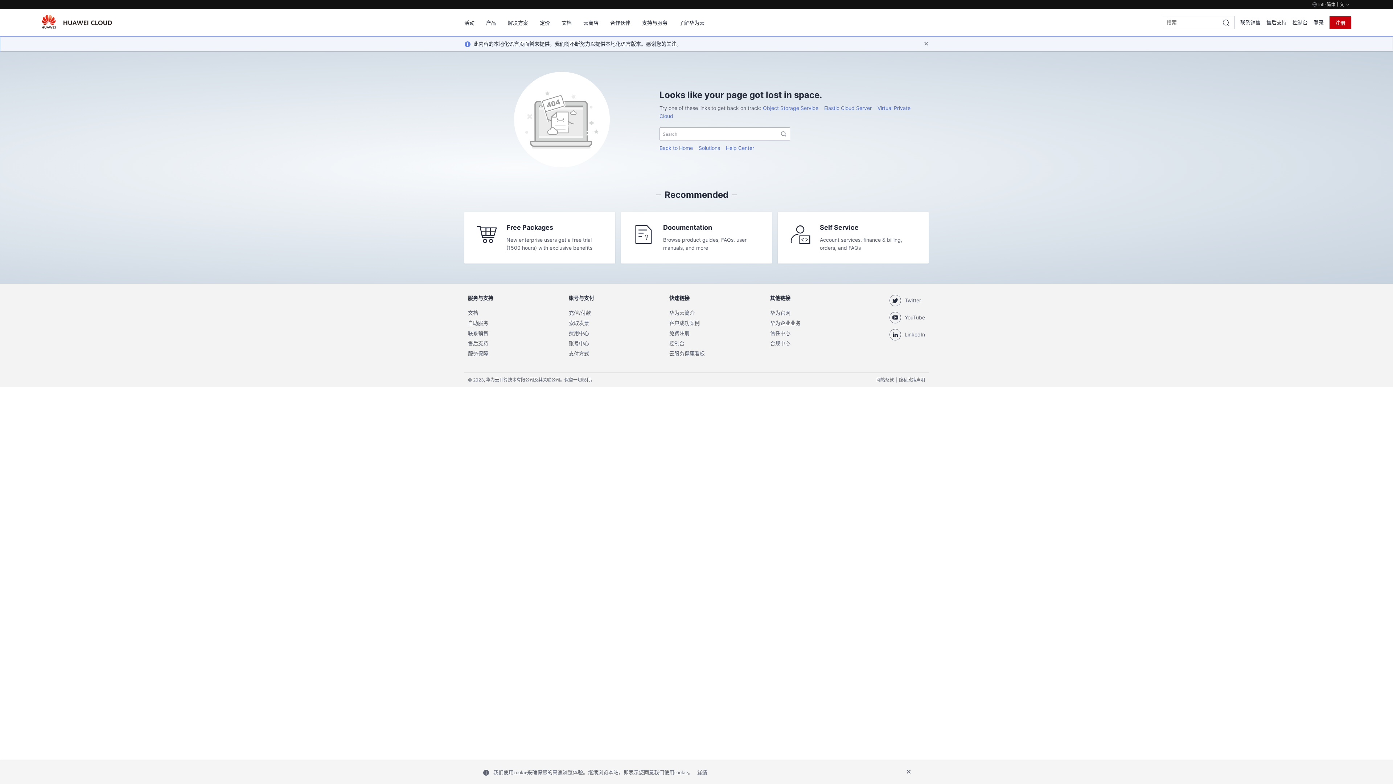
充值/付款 (580, 313)
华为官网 (780, 313)
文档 (473, 313)
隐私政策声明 (912, 380)
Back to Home (676, 148)
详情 (702, 772)
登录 (1319, 22)
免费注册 (679, 333)
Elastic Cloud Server (848, 108)
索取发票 (579, 323)
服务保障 (478, 353)
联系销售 (1250, 22)
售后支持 (1276, 22)
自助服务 (478, 323)
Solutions (709, 148)
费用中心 (579, 333)
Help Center (740, 148)
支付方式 (579, 353)
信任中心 (780, 333)
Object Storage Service (790, 108)
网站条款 (885, 380)
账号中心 (579, 343)
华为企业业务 (785, 323)
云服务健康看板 (687, 353)
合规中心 (780, 343)
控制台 (1300, 22)
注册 (1340, 23)
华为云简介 (682, 313)
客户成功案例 (684, 323)
